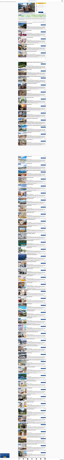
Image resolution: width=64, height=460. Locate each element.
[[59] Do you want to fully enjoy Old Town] (22, 447)
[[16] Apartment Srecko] (22, 135)
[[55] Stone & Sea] (22, 419)
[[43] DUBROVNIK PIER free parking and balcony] (22, 334)
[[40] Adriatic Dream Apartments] (22, 313)
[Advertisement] (32, 151)
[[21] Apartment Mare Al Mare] (22, 180)
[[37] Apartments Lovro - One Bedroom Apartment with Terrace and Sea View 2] (22, 292)
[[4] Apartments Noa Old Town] (22, 47)
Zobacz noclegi (43, 277)
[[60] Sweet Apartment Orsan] (22, 454)
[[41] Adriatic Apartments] (22, 320)
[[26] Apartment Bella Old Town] (22, 215)
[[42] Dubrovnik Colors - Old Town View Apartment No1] (22, 327)
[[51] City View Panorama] (22, 390)
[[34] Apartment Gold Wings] (22, 271)
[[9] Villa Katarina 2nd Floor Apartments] (22, 86)
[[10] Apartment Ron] (22, 93)
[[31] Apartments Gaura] (22, 250)
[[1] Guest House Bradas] (22, 26)
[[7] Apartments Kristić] (22, 72)
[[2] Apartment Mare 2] (22, 33)
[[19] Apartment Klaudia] (22, 166)
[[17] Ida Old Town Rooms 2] (22, 142)
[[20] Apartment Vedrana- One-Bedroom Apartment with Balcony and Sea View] (22, 173)
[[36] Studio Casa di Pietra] (22, 285)
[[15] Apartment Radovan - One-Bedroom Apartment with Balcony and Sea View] (22, 128)
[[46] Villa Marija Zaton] (22, 355)
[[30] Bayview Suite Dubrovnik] (22, 243)
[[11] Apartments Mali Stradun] (22, 100)
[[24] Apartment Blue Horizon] (22, 201)
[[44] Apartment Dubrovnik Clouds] (22, 341)
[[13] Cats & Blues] (22, 114)
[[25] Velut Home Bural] (22, 208)
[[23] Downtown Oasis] (22, 194)
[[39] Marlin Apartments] (22, 306)
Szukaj (41, 12)
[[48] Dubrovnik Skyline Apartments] (22, 369)
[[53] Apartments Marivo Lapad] (22, 405)
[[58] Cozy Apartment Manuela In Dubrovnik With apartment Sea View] (22, 440)
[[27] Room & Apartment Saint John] (22, 222)
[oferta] (19, 253)
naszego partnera (35, 183)
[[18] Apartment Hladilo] (22, 159)
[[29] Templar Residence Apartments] (22, 236)
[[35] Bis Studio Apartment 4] (22, 278)
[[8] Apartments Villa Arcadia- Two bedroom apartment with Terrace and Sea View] (22, 79)
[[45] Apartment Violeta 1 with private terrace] (22, 348)
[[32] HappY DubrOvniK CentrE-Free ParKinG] (22, 257)
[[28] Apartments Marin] (22, 229)
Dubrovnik (19, 248)
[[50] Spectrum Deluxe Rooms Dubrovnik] (22, 383)
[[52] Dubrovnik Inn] (22, 397)
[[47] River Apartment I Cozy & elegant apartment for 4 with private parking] (22, 362)
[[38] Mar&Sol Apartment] (22, 299)
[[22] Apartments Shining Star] (22, 187)
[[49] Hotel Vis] (22, 376)
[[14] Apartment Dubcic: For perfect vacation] (22, 121)
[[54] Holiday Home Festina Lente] (22, 412)
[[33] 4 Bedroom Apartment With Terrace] (22, 264)
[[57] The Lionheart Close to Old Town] (22, 433)
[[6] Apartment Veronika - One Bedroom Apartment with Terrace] (22, 65)
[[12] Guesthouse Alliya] (22, 107)
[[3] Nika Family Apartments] (22, 40)
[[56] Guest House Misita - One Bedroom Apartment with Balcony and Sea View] (22, 426)
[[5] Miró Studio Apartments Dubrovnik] (22, 54)
